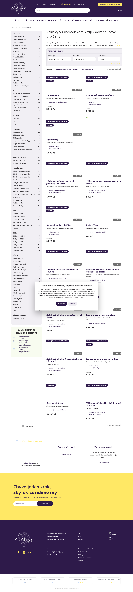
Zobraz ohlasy (66, 454)
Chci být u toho (45, 504)
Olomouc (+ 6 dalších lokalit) (97, 232)
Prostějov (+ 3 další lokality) (97, 323)
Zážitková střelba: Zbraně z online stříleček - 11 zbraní (102, 270)
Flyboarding (52, 139)
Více (118, 45)
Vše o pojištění (104, 462)
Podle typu (52, 56)
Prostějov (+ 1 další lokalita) (57, 410)
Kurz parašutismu (54, 403)
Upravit (72, 303)
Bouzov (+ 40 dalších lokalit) (58, 102)
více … (16, 228)
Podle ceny (101, 56)
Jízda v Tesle (92, 225)
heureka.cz (29, 463)
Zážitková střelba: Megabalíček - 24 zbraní (103, 182)
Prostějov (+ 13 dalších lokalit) (95, 103)
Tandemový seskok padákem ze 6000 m (62, 270)
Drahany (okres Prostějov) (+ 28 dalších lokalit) (57, 191)
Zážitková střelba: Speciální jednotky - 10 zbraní (60, 182)
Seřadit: (49, 69)
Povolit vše (61, 303)
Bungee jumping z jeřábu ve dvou (102, 359)
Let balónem (52, 95)
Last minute (113, 20)
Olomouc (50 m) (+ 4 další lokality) (54, 233)
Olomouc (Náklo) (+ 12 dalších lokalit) (55, 147)
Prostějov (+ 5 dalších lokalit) (58, 278)
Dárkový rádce (98, 20)
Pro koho (76, 56)
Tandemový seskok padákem (100, 95)
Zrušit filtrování (115, 63)
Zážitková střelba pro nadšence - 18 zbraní (64, 316)
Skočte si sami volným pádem (100, 315)
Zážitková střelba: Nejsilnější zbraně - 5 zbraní (103, 404)
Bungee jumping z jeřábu (58, 225)
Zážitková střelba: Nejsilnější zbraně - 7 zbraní (64, 360)
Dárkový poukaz (81, 20)
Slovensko (115, 539)
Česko (114, 534)
